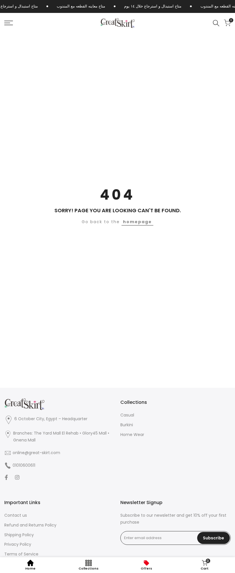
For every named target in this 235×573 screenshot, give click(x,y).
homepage (137, 222)
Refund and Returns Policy (30, 525)
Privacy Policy (17, 544)
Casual (127, 415)
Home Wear (132, 434)
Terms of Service (21, 554)
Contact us (15, 515)
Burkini (126, 425)
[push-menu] (8, 23)
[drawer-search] (216, 23)
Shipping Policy (19, 535)
